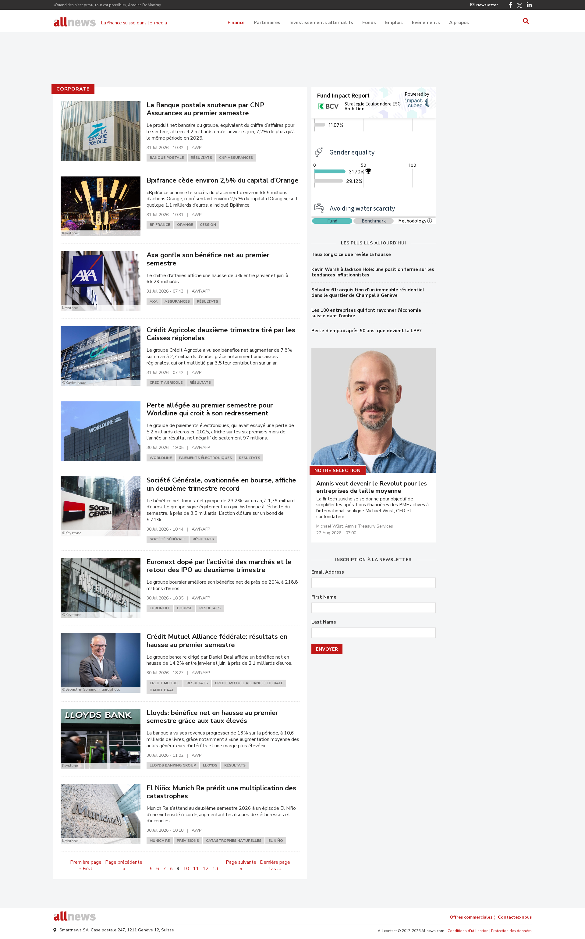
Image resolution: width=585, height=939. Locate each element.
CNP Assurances (236, 157)
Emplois (394, 23)
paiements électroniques (205, 457)
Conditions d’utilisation (468, 930)
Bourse (184, 608)
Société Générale (168, 539)
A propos (459, 23)
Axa (154, 301)
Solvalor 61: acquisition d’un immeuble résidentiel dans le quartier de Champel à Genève (367, 292)
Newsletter (487, 4)
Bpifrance (160, 224)
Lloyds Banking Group (173, 765)
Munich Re (160, 840)
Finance (236, 23)
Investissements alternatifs (321, 23)
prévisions (188, 840)
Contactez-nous (515, 917)
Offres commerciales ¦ (472, 917)
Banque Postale (167, 157)
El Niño (275, 840)
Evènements (426, 23)
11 (196, 868)
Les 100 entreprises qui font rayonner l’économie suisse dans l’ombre (366, 313)
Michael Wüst (329, 526)
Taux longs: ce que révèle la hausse (351, 254)
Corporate (73, 89)
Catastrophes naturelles (233, 840)
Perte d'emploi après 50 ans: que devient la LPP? (366, 330)
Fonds (369, 23)
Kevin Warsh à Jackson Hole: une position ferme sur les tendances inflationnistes (372, 272)
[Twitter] (519, 5)
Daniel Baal (162, 690)
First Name (323, 597)
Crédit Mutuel (164, 683)
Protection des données (511, 930)
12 (206, 868)
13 (215, 868)
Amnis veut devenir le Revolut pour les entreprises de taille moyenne (371, 487)
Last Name (323, 622)
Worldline (161, 457)
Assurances (177, 301)
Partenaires (267, 23)
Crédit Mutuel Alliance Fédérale (249, 683)
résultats (201, 157)
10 (186, 868)
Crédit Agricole (166, 382)
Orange (185, 224)
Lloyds (210, 765)
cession (208, 224)
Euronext (160, 608)
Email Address (327, 572)
